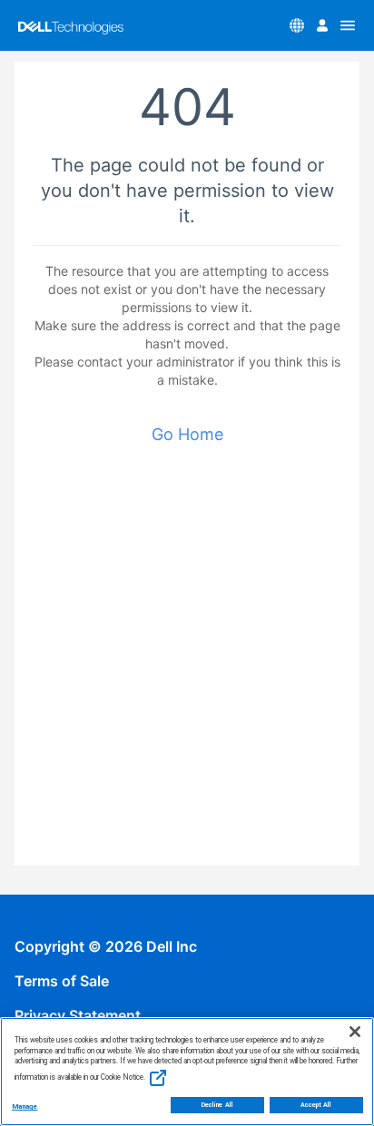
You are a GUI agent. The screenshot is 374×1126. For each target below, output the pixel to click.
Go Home (187, 434)
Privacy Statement (78, 1015)
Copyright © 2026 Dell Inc (106, 946)
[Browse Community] (347, 25)
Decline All (217, 1105)
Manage (24, 1106)
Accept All (316, 1105)
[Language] (297, 25)
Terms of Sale (62, 981)
